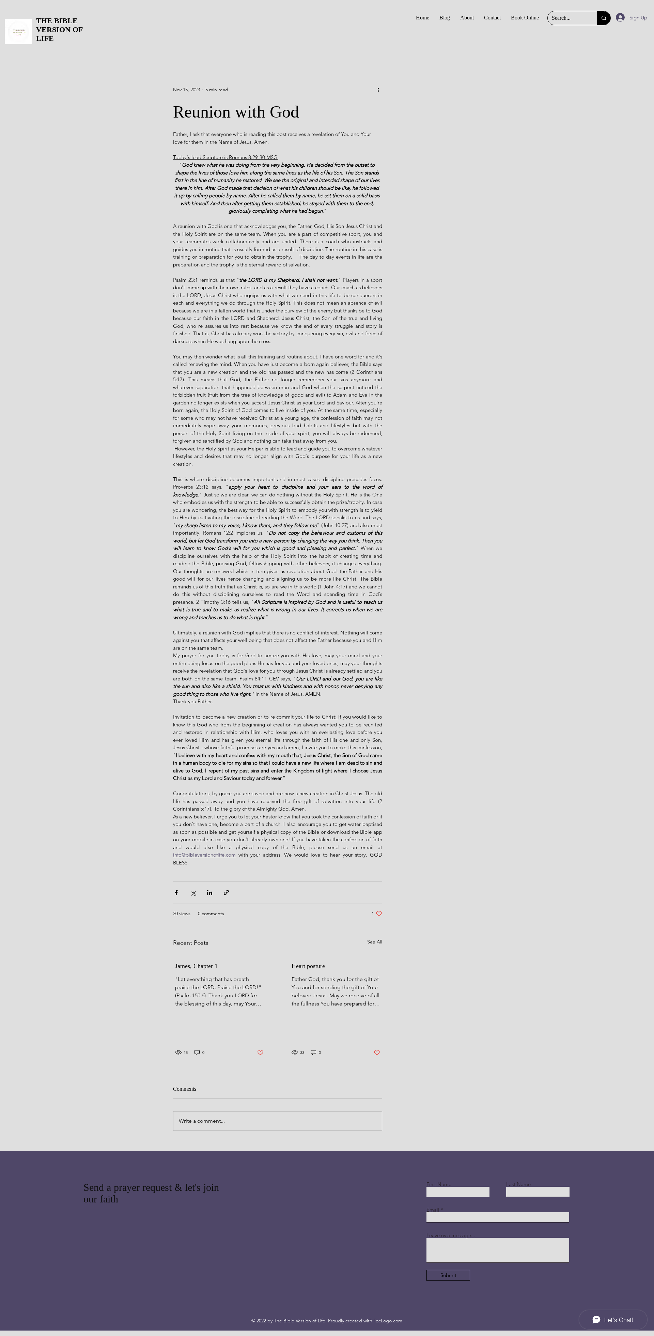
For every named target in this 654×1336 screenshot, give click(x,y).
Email (432, 1209)
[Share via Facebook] (176, 892)
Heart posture (308, 966)
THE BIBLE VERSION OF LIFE (59, 29)
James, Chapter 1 (196, 966)
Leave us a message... (450, 1235)
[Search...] (603, 18)
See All (374, 942)
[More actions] (378, 90)
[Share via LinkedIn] (209, 892)
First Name (438, 1184)
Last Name (518, 1184)
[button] (492, 17)
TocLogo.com (388, 1321)
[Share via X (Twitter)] (193, 892)
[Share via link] (226, 892)
